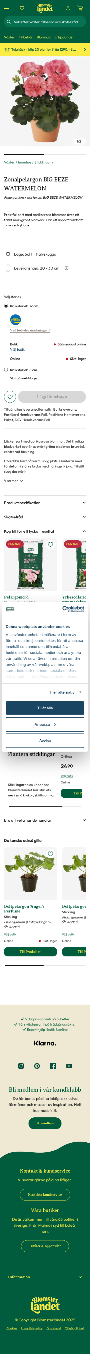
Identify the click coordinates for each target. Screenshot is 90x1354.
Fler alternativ (62, 692)
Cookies (11, 1328)
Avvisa (45, 741)
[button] (45, 503)
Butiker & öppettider (45, 1246)
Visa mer (11, 480)
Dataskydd (53, 1328)
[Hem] (45, 8)
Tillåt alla (45, 708)
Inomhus (24, 162)
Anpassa (42, 724)
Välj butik (17, 349)
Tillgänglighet (74, 1328)
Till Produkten (38, 953)
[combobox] (50, 22)
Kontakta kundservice (45, 1195)
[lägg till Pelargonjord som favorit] (50, 544)
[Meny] (7, 8)
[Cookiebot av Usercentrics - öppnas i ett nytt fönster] (63, 609)
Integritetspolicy (31, 1328)
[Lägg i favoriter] (10, 397)
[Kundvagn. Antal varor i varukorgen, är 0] (80, 8)
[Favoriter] (22, 8)
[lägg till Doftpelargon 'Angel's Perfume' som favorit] (50, 853)
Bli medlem (45, 1123)
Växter (9, 162)
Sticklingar (42, 162)
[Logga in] (68, 8)
